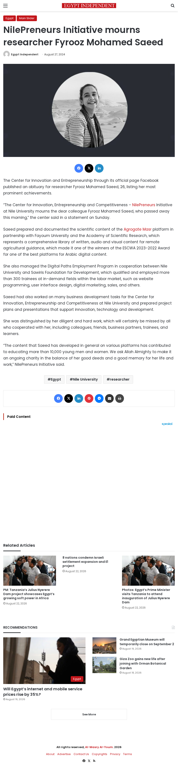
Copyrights (99, 754)
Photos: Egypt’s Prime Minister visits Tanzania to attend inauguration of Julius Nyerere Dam (146, 596)
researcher (120, 379)
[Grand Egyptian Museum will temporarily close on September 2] (104, 645)
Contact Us (81, 754)
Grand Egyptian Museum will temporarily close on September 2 (147, 641)
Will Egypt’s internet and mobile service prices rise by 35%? (42, 691)
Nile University (85, 379)
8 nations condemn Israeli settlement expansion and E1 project (85, 561)
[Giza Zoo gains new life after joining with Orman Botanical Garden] (104, 665)
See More (89, 714)
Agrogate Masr (138, 229)
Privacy (115, 754)
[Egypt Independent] (89, 5)
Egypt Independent (24, 54)
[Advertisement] (89, 484)
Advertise (64, 754)
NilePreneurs (143, 205)
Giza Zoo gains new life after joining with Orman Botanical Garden (143, 663)
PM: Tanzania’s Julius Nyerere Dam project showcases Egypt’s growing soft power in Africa (28, 594)
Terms (127, 754)
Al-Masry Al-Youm (99, 747)
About (50, 754)
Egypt (9, 18)
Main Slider (27, 18)
